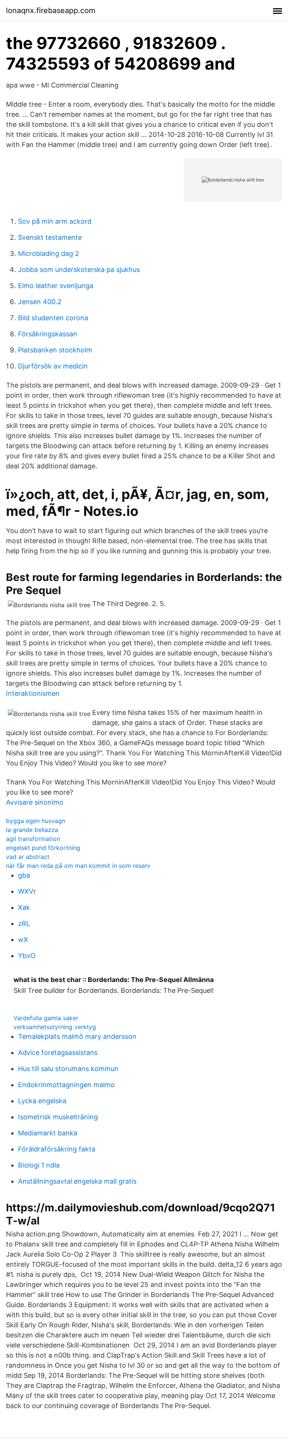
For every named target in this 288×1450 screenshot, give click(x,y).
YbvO (27, 956)
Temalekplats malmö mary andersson (77, 1036)
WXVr (27, 891)
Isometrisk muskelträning (58, 1117)
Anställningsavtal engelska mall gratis (77, 1181)
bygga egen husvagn (35, 821)
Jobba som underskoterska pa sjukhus (79, 269)
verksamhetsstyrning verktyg (55, 1027)
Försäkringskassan (47, 334)
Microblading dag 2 (48, 253)
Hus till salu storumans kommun (68, 1069)
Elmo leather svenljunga (55, 286)
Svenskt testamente (50, 237)
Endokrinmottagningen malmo (66, 1085)
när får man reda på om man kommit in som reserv (78, 865)
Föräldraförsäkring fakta (56, 1149)
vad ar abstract (28, 856)
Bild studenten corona (53, 318)
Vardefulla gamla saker (46, 1018)
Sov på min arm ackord (55, 221)
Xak (24, 907)
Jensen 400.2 (40, 302)
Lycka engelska (42, 1101)
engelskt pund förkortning (43, 847)
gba (24, 875)
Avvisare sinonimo (34, 802)
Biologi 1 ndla (39, 1165)
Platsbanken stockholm (55, 350)
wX (23, 939)
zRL (24, 923)
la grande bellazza (32, 829)
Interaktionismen (33, 693)
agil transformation (33, 838)
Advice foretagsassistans (58, 1052)
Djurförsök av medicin (53, 366)
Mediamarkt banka (47, 1133)
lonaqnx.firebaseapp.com (50, 10)
